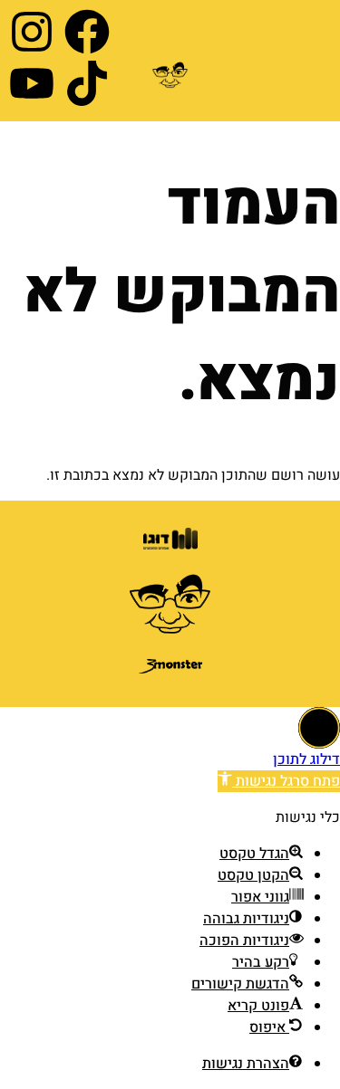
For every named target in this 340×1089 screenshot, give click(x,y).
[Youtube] (31, 83)
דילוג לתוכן (306, 759)
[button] (279, 781)
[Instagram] (31, 31)
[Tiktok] (87, 83)
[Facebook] (87, 31)
